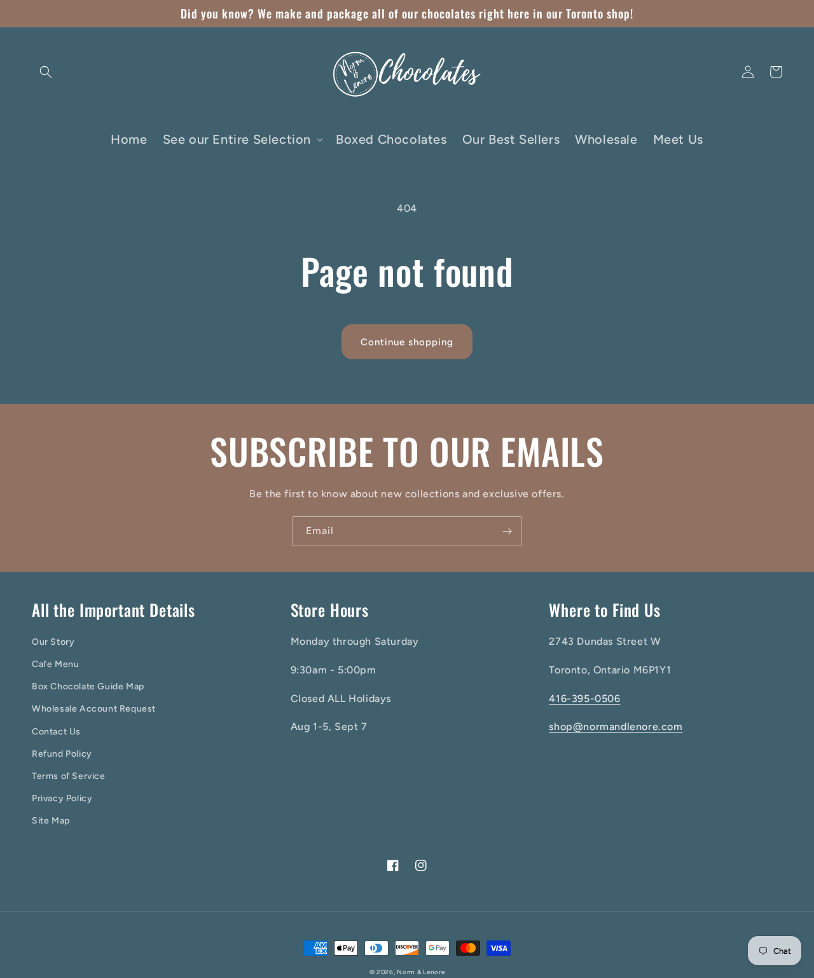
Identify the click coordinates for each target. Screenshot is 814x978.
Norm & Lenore (421, 972)
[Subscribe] (507, 531)
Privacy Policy (62, 798)
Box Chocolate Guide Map (88, 686)
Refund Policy (62, 753)
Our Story (53, 642)
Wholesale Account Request (94, 708)
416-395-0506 (584, 698)
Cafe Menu (55, 664)
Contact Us (56, 731)
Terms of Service (69, 776)
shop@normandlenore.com (615, 726)
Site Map (51, 820)
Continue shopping (407, 342)
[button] (46, 72)
